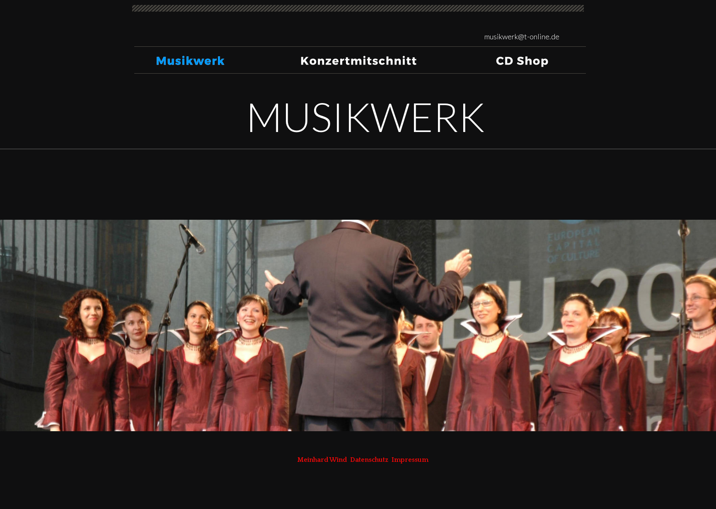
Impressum (410, 459)
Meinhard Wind (324, 459)
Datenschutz (369, 459)
